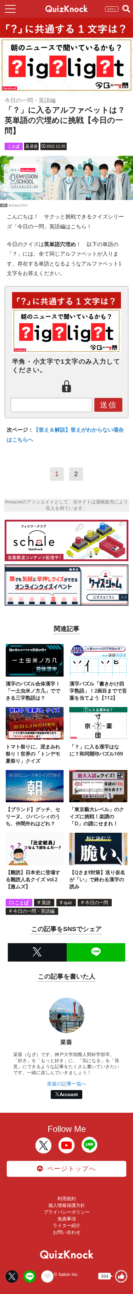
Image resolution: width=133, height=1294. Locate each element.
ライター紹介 (67, 1225)
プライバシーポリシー (67, 1212)
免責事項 (66, 1218)
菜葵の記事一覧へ (67, 1084)
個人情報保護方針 (66, 1205)
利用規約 (66, 1198)
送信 (108, 405)
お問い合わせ (67, 1232)
